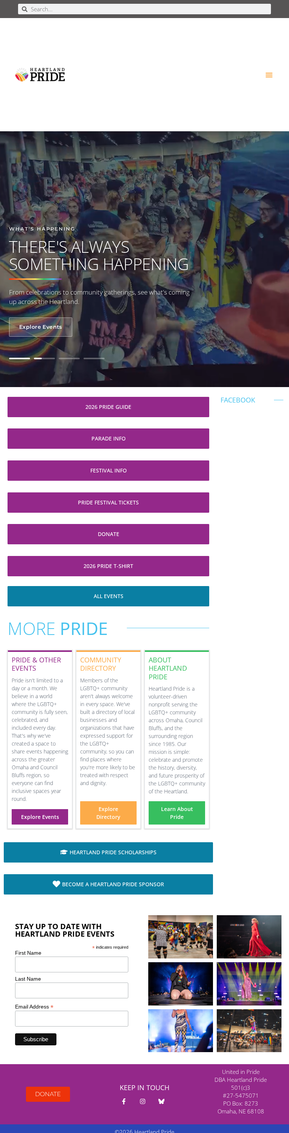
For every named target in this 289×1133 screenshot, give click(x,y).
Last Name (28, 978)
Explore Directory (108, 812)
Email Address (34, 1006)
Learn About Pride (177, 812)
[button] (269, 74)
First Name (28, 952)
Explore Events (40, 326)
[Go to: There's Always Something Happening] (19, 358)
